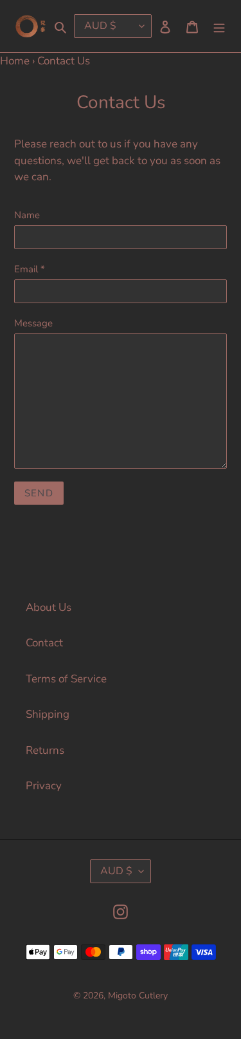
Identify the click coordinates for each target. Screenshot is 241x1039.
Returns (45, 750)
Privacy (44, 785)
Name (27, 215)
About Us (48, 607)
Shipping (47, 714)
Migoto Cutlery (138, 995)
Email (29, 269)
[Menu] (219, 26)
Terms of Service (66, 678)
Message (33, 323)
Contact (44, 642)
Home (15, 60)
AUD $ (116, 871)
